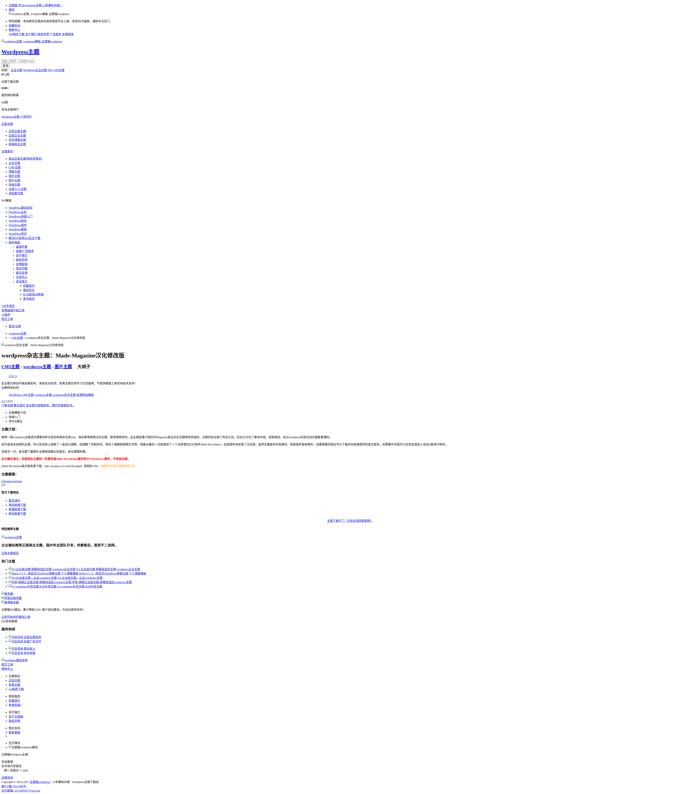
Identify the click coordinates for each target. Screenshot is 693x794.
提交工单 (7, 319)
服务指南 (14, 242)
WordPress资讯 (18, 233)
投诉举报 (29, 653)
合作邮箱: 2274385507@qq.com (20, 790)
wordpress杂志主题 (64, 394)
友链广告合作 (32, 641)
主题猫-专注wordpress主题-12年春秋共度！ (36, 5)
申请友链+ (15, 705)
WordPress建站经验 (20, 207)
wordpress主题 (17, 333)
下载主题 (7, 405)
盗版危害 (21, 246)
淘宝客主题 (16, 193)
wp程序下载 (16, 689)
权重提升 (29, 285)
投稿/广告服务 (25, 251)
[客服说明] (14, 660)
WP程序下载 (17, 34)
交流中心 (21, 277)
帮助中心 (14, 29)
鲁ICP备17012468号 (13, 786)
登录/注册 (15, 326)
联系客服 (14, 732)
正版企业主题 (17, 135)
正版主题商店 (10, 553)
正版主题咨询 (32, 637)
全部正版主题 (17, 131)
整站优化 (29, 290)
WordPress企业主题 (35, 70)
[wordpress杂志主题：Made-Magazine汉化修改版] (11, 481)
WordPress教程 (18, 229)
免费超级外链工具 (13, 310)
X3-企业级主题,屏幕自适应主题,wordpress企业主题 (108, 569)
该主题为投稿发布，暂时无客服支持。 (50, 405)
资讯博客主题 (17, 139)
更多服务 (29, 298)
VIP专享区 (8, 306)
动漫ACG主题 (18, 189)
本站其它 (21, 281)
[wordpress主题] (13, 376)
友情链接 (68, 34)
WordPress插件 (18, 225)
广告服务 (55, 34)
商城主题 (14, 184)
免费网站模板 (85, 394)
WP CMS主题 (56, 70)
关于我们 (31, 34)
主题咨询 (7, 777)
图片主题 (14, 180)
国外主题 (14, 176)
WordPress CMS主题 (21, 394)
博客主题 (14, 171)
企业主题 (16, 70)
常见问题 (21, 268)
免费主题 (14, 684)
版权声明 (43, 34)
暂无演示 (19, 405)
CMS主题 (15, 167)
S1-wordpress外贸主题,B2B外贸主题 (79, 586)
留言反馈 (21, 272)
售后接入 (29, 648)
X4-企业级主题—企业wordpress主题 (80, 577)
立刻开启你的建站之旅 (15, 616)
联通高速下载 (17, 509)
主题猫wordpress (39, 782)
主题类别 (7, 151)
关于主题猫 (16, 716)
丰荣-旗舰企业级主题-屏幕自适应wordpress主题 (102, 582)
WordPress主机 (18, 212)
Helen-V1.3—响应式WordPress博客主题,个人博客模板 (112, 573)
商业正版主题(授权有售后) (25, 158)
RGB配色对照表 (33, 294)
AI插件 (5, 314)
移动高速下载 (17, 513)
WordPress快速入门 (20, 216)
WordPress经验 (18, 220)
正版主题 (7, 124)
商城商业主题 (17, 144)
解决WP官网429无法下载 (24, 238)
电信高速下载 (17, 504)
